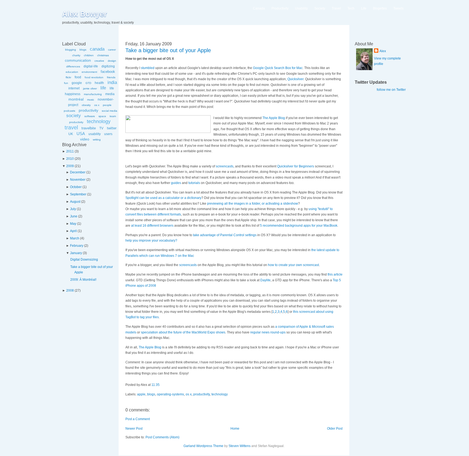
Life (363, 8)
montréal (76, 99)
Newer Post (133, 428)
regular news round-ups (268, 332)
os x (96, 105)
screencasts (224, 166)
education (72, 71)
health (99, 83)
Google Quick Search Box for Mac (278, 68)
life (103, 88)
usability (94, 134)
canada (97, 49)
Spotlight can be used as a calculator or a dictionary (163, 198)
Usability (301, 8)
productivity (88, 110)
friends (111, 77)
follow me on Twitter (391, 90)
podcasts (69, 110)
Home (234, 428)
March (74, 238)
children (89, 55)
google (77, 83)
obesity (86, 105)
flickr (68, 77)
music (90, 99)
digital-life (91, 66)
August (75, 202)
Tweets (398, 8)
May (73, 224)
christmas (103, 55)
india (112, 82)
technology (98, 121)
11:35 (155, 385)
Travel (336, 8)
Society (319, 8)
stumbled (147, 68)
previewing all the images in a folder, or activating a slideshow (252, 203)
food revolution (94, 77)
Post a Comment (137, 419)
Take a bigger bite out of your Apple (168, 50)
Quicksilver (295, 79)
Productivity (280, 8)
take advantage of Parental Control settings (224, 235)
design (112, 60)
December (77, 172)
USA (81, 133)
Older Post (335, 428)
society (73, 115)
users (108, 134)
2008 (70, 290)
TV (101, 128)
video (84, 139)
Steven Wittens (240, 446)
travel (71, 127)
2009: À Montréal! (83, 280)
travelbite (88, 128)
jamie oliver (90, 88)
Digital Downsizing (84, 259)
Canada (259, 8)
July (73, 209)
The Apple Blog (273, 118)
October (76, 187)
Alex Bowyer (84, 14)
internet (74, 88)
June (73, 216)
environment (89, 71)
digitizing (108, 66)
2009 (70, 166)
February (76, 246)
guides (176, 183)
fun (66, 83)
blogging (70, 49)
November (77, 180)
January (76, 253)
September (78, 194)
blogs (83, 49)
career (112, 49)
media (110, 94)
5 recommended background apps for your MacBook (298, 225)
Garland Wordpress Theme (203, 446)
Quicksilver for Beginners (295, 166)
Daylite (265, 280)
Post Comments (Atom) (162, 437)
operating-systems (170, 394)
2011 (70, 151)
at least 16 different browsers (152, 225)
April (73, 231)
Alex (382, 51)
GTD (88, 83)
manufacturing (93, 94)
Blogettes (380, 8)
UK (70, 134)
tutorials (194, 183)
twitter (111, 128)
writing (97, 139)
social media (109, 110)
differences (73, 66)
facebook (108, 72)
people (107, 105)
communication (78, 60)
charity (76, 55)
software (89, 116)
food (78, 77)
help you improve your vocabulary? (151, 240)
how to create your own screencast (293, 265)
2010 (70, 159)
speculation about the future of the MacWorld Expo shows (183, 332)
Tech (350, 8)
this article (335, 274)
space (102, 116)
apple (141, 394)
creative (99, 60)
